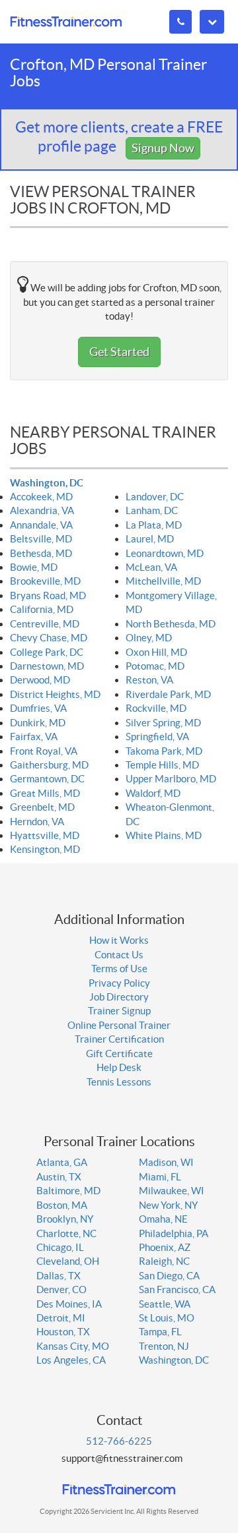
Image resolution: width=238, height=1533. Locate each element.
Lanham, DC (152, 510)
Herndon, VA (37, 821)
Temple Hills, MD (162, 764)
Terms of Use (119, 968)
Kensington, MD (45, 849)
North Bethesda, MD (171, 623)
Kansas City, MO (72, 1346)
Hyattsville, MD (44, 835)
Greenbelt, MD (42, 807)
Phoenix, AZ (164, 1247)
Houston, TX (63, 1331)
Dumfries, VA (38, 708)
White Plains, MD (164, 835)
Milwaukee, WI (171, 1190)
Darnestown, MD (47, 666)
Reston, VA (149, 679)
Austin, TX (58, 1176)
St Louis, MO (166, 1317)
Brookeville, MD (45, 581)
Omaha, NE (163, 1219)
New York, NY (168, 1205)
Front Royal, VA (43, 751)
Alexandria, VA (42, 510)
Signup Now (163, 148)
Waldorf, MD (153, 793)
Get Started (119, 352)
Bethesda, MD (41, 553)
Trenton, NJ (164, 1346)
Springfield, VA (157, 736)
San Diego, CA (169, 1275)
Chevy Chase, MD (48, 637)
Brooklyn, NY (64, 1219)
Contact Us (119, 954)
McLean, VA (151, 567)
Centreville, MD (44, 623)
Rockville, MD (156, 708)
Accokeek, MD (41, 496)
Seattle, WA (164, 1304)
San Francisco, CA (177, 1289)
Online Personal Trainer (119, 1025)
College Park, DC (46, 652)
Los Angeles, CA (71, 1360)
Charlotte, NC (66, 1233)
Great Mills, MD (45, 793)
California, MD (41, 609)
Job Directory (119, 996)
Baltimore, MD (68, 1190)
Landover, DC (155, 496)
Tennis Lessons (119, 1081)
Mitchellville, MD (163, 581)
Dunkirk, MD (37, 722)
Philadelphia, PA (173, 1233)
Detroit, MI (60, 1317)
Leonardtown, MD (165, 553)
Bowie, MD (34, 567)
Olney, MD (149, 637)
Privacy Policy (119, 983)
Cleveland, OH (67, 1261)
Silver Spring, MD (163, 722)
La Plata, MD (154, 525)
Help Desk (119, 1067)
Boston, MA (61, 1205)
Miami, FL (160, 1176)
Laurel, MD (150, 538)
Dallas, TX (58, 1275)
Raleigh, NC (164, 1261)
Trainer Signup (119, 1010)
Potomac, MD (155, 666)
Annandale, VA (41, 525)
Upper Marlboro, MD (171, 778)
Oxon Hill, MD (156, 652)
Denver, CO (61, 1289)
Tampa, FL (160, 1331)
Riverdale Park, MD (168, 694)
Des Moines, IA (69, 1304)
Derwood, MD (40, 679)
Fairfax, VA (34, 736)
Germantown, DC (47, 778)
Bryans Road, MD (48, 595)
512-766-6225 (119, 1441)
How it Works (119, 940)
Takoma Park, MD (164, 751)
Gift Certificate (119, 1053)
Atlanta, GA (61, 1162)
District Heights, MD (55, 694)
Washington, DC (46, 482)
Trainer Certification (119, 1039)
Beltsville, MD (41, 538)
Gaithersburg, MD (49, 764)
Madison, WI (166, 1162)
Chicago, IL (60, 1247)
